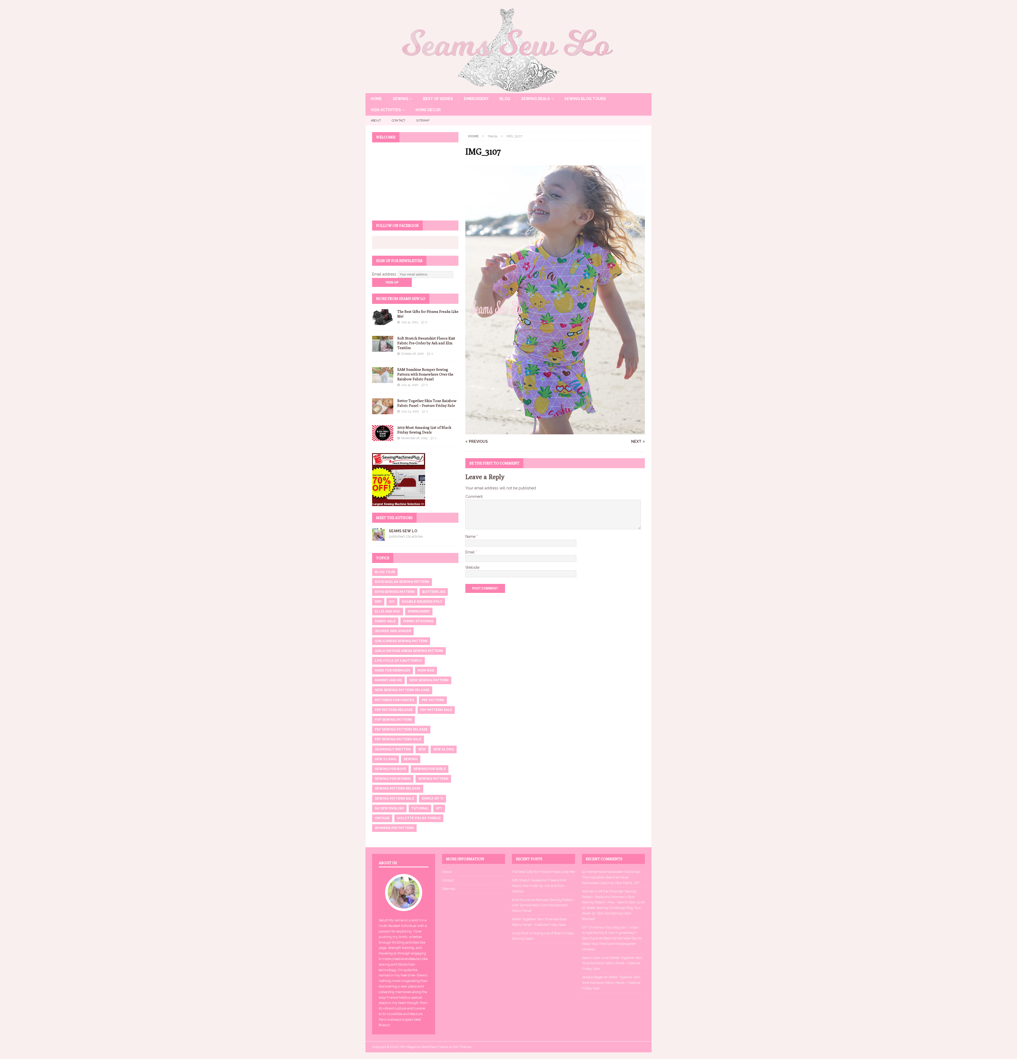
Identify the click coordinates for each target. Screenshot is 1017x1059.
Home (376, 99)
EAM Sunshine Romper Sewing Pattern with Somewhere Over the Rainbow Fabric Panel (425, 374)
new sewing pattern (429, 680)
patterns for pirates (394, 700)
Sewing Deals (535, 99)
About (376, 120)
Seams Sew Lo (403, 531)
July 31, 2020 (409, 385)
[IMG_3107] (555, 431)
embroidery (419, 611)
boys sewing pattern (395, 592)
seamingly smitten (393, 749)
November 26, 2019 (414, 438)
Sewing (400, 99)
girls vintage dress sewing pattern (409, 651)
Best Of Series (438, 99)
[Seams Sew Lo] (508, 90)
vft (439, 808)
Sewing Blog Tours (585, 99)
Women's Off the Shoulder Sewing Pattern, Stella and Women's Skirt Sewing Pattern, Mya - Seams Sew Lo (611, 896)
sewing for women (393, 779)
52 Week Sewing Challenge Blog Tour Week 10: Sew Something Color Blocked (611, 913)
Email (470, 552)
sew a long (385, 759)
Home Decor (428, 110)
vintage (382, 818)
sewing (411, 759)
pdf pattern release (394, 710)
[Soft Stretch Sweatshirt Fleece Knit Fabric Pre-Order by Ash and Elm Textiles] (382, 344)
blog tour (385, 572)
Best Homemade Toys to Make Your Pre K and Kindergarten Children (612, 943)
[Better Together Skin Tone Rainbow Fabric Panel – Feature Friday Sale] (382, 406)
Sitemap (422, 120)
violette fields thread (419, 818)
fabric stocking (418, 621)
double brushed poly (422, 601)
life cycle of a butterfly (398, 661)
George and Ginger (393, 631)
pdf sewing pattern (393, 720)
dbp (378, 601)
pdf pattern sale (436, 710)
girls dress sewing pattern (401, 641)
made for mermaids (392, 670)
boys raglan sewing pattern (402, 582)
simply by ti (432, 798)
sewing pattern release (398, 788)
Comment (474, 496)
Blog (504, 99)
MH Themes (462, 1047)
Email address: (385, 274)
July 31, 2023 (409, 322)
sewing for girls (429, 769)
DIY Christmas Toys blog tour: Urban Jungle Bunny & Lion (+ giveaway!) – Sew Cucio (610, 932)
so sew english (389, 808)
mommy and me (388, 680)
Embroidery (476, 99)
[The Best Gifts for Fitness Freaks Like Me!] (382, 317)
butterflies (433, 592)
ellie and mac (387, 611)
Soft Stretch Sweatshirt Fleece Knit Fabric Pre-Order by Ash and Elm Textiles (426, 343)
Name (470, 536)
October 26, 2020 (412, 353)
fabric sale (385, 621)
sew (422, 749)
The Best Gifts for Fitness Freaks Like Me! (543, 872)
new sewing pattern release (402, 690)
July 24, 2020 (410, 411)
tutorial (420, 808)
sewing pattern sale (394, 798)
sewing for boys (390, 769)
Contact (398, 120)
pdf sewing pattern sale (398, 739)
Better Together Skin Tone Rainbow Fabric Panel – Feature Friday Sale (612, 963)
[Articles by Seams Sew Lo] (378, 538)
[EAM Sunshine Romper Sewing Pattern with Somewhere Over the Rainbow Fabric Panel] (382, 375)
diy (392, 601)
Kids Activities (386, 110)
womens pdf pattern (394, 828)
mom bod (426, 670)
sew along (443, 749)
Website (472, 567)
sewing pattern (433, 779)
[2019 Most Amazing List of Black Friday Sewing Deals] (382, 433)
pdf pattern (433, 700)
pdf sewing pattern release (401, 729)
